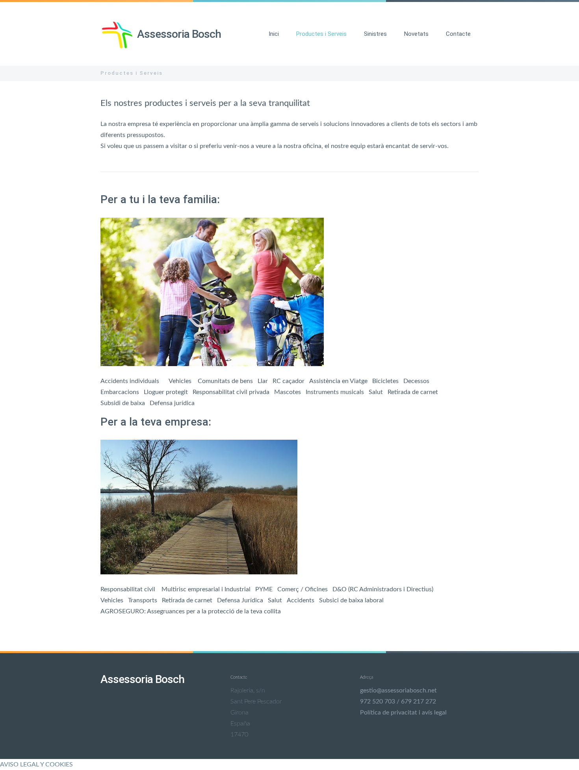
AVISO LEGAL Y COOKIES (36, 764)
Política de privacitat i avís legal (403, 712)
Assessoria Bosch (179, 34)
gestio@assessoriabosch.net (398, 690)
